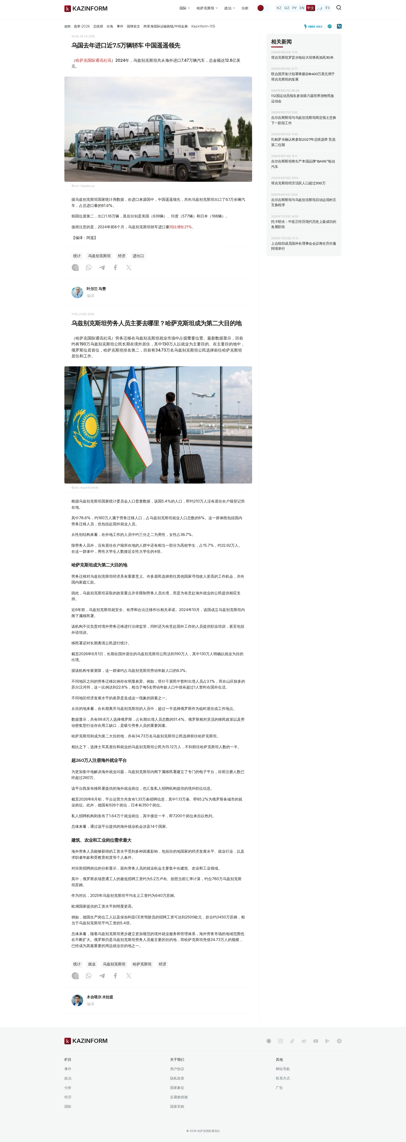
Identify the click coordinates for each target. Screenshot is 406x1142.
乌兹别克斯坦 (99, 256)
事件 (120, 26)
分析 (245, 8)
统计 (77, 256)
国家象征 (177, 1087)
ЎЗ (327, 8)
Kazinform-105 (203, 26)
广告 (279, 1087)
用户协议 (177, 1069)
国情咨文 (133, 26)
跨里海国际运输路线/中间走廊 (166, 26)
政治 (67, 1078)
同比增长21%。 (182, 227)
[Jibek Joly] (314, 26)
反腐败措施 (179, 1097)
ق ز (319, 8)
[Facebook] (115, 268)
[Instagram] (75, 268)
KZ (279, 8)
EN (302, 8)
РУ (294, 8)
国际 (67, 1106)
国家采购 (177, 1106)
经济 (121, 256)
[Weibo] (304, 1041)
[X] (129, 268)
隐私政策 (177, 1078)
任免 (110, 26)
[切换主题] (263, 8)
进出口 (138, 256)
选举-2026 (82, 26)
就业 (92, 964)
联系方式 (283, 1078)
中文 (310, 8)
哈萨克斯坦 (142, 964)
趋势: (67, 26)
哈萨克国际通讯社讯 (93, 60)
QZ (286, 8)
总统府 (98, 26)
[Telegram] (102, 268)
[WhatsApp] (88, 268)
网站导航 (283, 1069)
